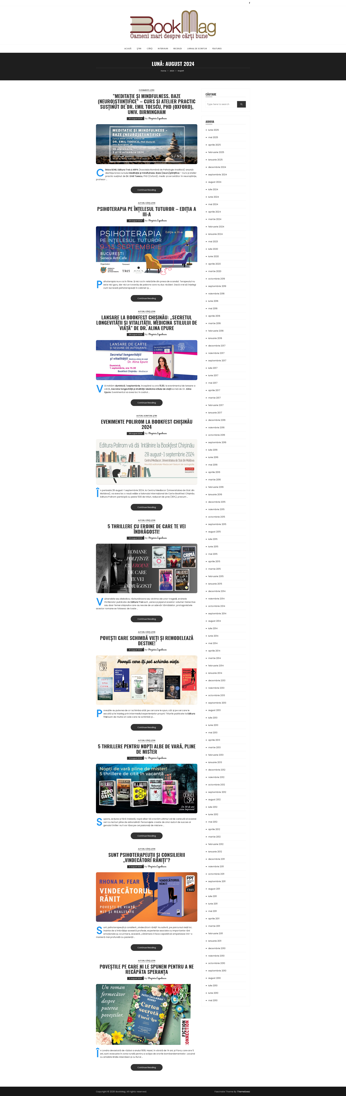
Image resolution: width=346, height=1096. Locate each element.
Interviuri (163, 48)
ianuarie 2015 (215, 583)
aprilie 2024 (214, 211)
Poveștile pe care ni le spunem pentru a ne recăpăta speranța (147, 969)
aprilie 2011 (213, 918)
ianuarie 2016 (215, 494)
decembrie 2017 (216, 345)
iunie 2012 (213, 814)
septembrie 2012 (217, 792)
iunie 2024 (213, 196)
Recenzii (177, 48)
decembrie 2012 (216, 769)
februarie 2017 (216, 405)
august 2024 (215, 182)
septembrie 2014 (217, 613)
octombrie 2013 (216, 695)
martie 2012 (214, 836)
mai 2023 (213, 241)
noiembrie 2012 (216, 777)
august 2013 (214, 710)
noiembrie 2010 (216, 955)
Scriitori (148, 415)
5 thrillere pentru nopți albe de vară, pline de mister (147, 749)
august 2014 (214, 621)
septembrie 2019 (217, 286)
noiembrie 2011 (216, 866)
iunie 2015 (213, 546)
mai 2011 (212, 911)
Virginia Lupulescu (157, 118)
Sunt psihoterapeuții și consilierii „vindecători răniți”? (146, 857)
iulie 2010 (213, 985)
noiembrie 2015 (216, 509)
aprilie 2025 (214, 144)
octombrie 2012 (216, 784)
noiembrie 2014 (216, 598)
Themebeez (243, 1091)
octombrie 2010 (216, 963)
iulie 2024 (213, 189)
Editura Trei (137, 602)
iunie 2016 (213, 457)
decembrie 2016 (216, 420)
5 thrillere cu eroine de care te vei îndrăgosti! (147, 528)
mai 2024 (213, 204)
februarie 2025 (216, 152)
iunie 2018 (213, 301)
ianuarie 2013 (215, 762)
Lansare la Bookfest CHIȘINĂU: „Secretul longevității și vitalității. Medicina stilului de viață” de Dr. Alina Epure (146, 322)
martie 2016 (214, 479)
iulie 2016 (213, 449)
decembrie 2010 (216, 948)
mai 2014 (213, 643)
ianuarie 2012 (215, 851)
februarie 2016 (216, 487)
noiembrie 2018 (216, 293)
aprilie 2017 (214, 390)
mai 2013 (212, 732)
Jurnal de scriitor (197, 48)
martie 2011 (214, 926)
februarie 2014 (216, 665)
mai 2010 (212, 1000)
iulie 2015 (213, 539)
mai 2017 (212, 382)
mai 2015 (212, 554)
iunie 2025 (213, 129)
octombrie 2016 (216, 435)
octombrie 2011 (216, 874)
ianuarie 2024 (215, 234)
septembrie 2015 (217, 524)
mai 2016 (212, 464)
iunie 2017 (213, 375)
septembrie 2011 (217, 881)
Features (217, 48)
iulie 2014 (213, 628)
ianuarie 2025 (215, 159)
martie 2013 (214, 747)
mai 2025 (213, 137)
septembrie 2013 (217, 702)
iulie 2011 (212, 896)
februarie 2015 (216, 576)
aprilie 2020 (214, 263)
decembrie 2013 (216, 680)
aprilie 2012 (214, 829)
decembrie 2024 (217, 167)
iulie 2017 (213, 368)
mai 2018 (212, 308)
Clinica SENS (111, 169)
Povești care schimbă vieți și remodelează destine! (146, 640)
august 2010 (214, 978)
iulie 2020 (213, 249)
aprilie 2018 (214, 315)
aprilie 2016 (214, 472)
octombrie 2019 (216, 278)
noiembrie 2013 (216, 687)
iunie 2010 (213, 993)
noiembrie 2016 (216, 427)
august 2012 (214, 799)
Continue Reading (146, 189)
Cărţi (150, 48)
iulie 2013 (212, 717)
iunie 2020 (213, 256)
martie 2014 (214, 658)
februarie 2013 (215, 754)
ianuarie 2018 (215, 338)
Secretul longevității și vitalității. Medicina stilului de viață (141, 389)
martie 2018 (214, 323)
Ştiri (139, 48)
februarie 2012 (215, 844)
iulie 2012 (212, 807)
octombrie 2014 (216, 606)
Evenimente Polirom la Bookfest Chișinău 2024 (146, 424)
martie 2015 (214, 568)
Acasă (127, 48)
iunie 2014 (213, 635)
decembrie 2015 (216, 501)
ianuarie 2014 (215, 673)
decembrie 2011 (216, 859)
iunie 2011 (213, 903)
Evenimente (144, 90)
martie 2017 (214, 397)
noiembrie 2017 (216, 353)
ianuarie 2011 (214, 940)
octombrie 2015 (216, 516)
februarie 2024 (216, 226)
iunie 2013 (213, 725)
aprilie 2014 (214, 650)
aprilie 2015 (214, 561)
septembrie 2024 (217, 174)
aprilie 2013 (214, 740)
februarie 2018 (216, 330)
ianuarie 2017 (215, 412)
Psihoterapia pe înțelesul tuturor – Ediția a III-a (146, 211)
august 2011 (214, 888)
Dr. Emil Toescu (134, 176)
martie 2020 (214, 271)
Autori (141, 203)
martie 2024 (215, 219)
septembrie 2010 (217, 970)
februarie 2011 (215, 933)
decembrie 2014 (217, 591)
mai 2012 (212, 821)
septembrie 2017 (217, 360)
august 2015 (214, 531)
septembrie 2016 (217, 442)
